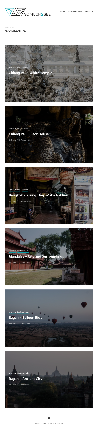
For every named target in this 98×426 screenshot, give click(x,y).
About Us (89, 11)
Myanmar (12, 250)
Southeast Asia (75, 11)
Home (62, 11)
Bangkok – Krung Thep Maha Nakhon (38, 195)
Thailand (25, 67)
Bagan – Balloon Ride (25, 318)
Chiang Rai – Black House (29, 134)
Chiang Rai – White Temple (30, 73)
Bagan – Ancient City (25, 379)
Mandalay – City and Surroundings (36, 256)
